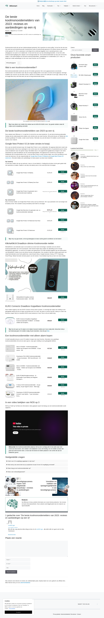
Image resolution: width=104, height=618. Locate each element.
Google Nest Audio (84, 139)
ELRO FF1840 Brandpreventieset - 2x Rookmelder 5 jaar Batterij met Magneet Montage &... (26, 377)
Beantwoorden (12, 534)
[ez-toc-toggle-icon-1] (18, 63)
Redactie (7, 30)
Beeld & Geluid (76, 5)
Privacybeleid (12, 608)
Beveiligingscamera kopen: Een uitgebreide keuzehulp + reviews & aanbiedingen (25, 485)
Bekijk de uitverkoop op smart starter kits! (52, 1)
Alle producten (92, 5)
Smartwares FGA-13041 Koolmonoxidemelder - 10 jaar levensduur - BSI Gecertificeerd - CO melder (28, 358)
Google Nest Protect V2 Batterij (39, 156)
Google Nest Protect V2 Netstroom (25, 230)
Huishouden (50, 5)
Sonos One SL (82, 117)
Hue (85, 5)
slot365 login (11, 525)
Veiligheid (66, 5)
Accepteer (18, 612)
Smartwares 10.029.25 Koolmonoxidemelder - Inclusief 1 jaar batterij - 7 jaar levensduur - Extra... (28, 394)
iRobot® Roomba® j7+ (85, 84)
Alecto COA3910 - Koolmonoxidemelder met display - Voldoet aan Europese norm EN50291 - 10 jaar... (28, 367)
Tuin (58, 5)
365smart (13, 6)
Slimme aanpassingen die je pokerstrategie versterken (87, 196)
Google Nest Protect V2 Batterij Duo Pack (27, 182)
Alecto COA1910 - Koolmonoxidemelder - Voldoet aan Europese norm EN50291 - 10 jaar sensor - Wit (28, 348)
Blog (43, 5)
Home (38, 5)
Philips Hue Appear (84, 128)
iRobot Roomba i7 (83, 105)
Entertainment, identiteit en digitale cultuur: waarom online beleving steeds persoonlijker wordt (89, 206)
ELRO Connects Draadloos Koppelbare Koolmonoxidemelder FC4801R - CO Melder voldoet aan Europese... (28, 320)
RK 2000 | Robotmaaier (85, 75)
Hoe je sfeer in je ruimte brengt (88, 166)
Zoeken (73, 47)
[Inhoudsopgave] (18, 63)
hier (67, 136)
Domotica (8, 32)
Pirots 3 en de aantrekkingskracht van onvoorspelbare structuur (89, 186)
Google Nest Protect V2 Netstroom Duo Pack (28, 220)
